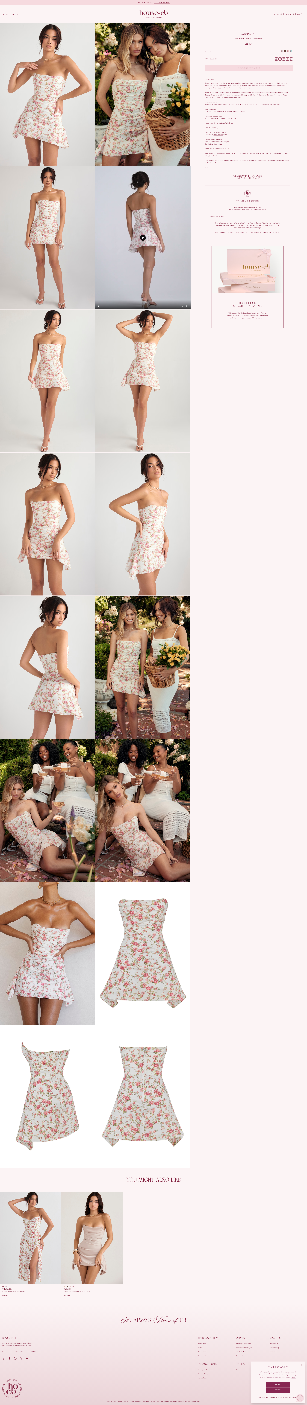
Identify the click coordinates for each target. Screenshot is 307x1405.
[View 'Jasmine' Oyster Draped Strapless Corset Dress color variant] (282, 51)
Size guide (213, 59)
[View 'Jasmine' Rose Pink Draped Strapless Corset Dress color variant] (288, 51)
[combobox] (247, 216)
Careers (272, 1352)
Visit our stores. (162, 3)
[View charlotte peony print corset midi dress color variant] (3, 1286)
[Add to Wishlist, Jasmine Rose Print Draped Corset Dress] (254, 34)
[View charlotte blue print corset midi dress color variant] (6, 1286)
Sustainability (274, 1348)
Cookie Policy (203, 1374)
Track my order (241, 1352)
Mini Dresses (218, 134)
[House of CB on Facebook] (9, 1358)
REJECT (277, 1390)
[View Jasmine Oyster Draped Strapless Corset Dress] (92, 1238)
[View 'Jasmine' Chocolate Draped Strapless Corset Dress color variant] (285, 51)
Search (15, 14)
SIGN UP (33, 1351)
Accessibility (202, 1378)
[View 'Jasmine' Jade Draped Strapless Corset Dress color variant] (291, 51)
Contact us (202, 1344)
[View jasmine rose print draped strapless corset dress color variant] (65, 1286)
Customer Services (204, 1356)
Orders (240, 1338)
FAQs (200, 1348)
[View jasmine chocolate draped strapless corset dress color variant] (68, 1286)
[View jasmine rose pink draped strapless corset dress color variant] (71, 1286)
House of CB (273, 1344)
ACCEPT (277, 1384)
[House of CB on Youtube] (26, 1358)
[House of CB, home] (153, 14)
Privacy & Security (205, 1370)
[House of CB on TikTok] (3, 1358)
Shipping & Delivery (243, 1344)
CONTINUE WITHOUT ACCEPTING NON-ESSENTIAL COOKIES (277, 1397)
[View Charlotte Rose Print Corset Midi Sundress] (30, 1238)
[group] (249, 44)
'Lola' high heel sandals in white (228, 97)
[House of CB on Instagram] (15, 1358)
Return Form (240, 1356)
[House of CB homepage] (12, 1388)
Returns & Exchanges (244, 1348)
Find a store (240, 1370)
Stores (240, 1364)
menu (5, 14)
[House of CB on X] (21, 1358)
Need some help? (208, 1338)
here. (294, 1377)
